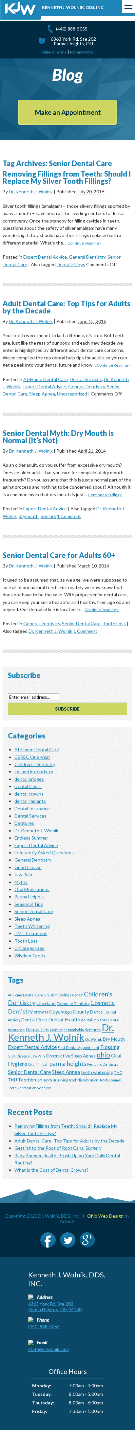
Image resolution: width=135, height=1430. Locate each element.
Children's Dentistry (34, 764)
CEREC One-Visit (32, 757)
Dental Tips (37, 1029)
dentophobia (74, 1030)
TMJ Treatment (30, 933)
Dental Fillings (71, 264)
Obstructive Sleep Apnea (71, 1055)
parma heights (67, 1063)
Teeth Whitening (32, 926)
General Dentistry (87, 257)
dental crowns (29, 794)
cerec (77, 994)
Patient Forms (54, 52)
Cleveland (46, 1003)
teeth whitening (97, 1072)
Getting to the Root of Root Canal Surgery (58, 1148)
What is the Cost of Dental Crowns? (51, 1170)
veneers (44, 1088)
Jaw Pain (23, 874)
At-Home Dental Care (45, 379)
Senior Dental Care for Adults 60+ (59, 555)
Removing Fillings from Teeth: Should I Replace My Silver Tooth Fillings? (67, 177)
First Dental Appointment (78, 1047)
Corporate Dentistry (73, 1003)
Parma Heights (29, 896)
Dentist (56, 1030)
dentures (93, 1030)
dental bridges (29, 779)
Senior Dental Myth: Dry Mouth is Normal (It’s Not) (58, 437)
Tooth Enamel (110, 1080)
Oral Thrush (38, 1064)
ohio (103, 1055)
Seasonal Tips (28, 904)
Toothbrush (30, 1079)
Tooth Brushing (55, 1080)
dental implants (30, 801)
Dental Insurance (32, 808)
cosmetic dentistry (33, 771)
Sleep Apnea (42, 393)
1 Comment (69, 516)
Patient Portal (82, 52)
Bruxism (51, 995)
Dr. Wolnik (93, 1039)
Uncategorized (72, 393)
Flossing (110, 1047)
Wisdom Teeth (29, 955)
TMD (118, 1072)
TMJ (12, 1079)
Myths (21, 882)
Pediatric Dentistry (102, 1064)
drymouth (29, 516)
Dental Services (86, 379)
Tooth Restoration (22, 1088)
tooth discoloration (83, 1080)
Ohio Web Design (105, 1216)
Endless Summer (31, 838)
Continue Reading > (85, 243)
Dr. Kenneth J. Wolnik (31, 191)
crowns (41, 1011)
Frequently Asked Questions (44, 852)
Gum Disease (28, 867)
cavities (65, 995)
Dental (97, 1011)
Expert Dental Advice (45, 257)
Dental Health (64, 1019)
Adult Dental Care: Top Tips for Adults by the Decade (66, 307)
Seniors (48, 516)
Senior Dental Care (81, 623)
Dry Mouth (114, 1039)
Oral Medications (31, 889)
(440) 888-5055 (71, 29)
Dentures (24, 823)
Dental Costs (28, 786)
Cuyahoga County (69, 1011)
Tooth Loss (114, 623)
